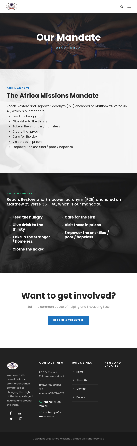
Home (80, 371)
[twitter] (11, 419)
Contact (81, 388)
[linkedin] (19, 413)
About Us (82, 380)
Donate (81, 397)
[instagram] (20, 419)
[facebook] (11, 413)
